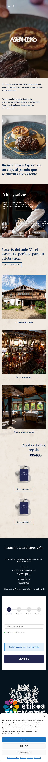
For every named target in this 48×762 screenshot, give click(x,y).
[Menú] (3, 6)
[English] (6, 6)
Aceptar (24, 740)
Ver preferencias (24, 752)
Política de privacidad (26, 758)
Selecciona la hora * (24, 638)
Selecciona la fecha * (24, 621)
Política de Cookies (13, 758)
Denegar (24, 746)
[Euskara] (6, 3)
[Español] (6, 9)
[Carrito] (9, 6)
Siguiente (24, 659)
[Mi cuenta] (13, 6)
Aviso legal (37, 758)
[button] (44, 716)
